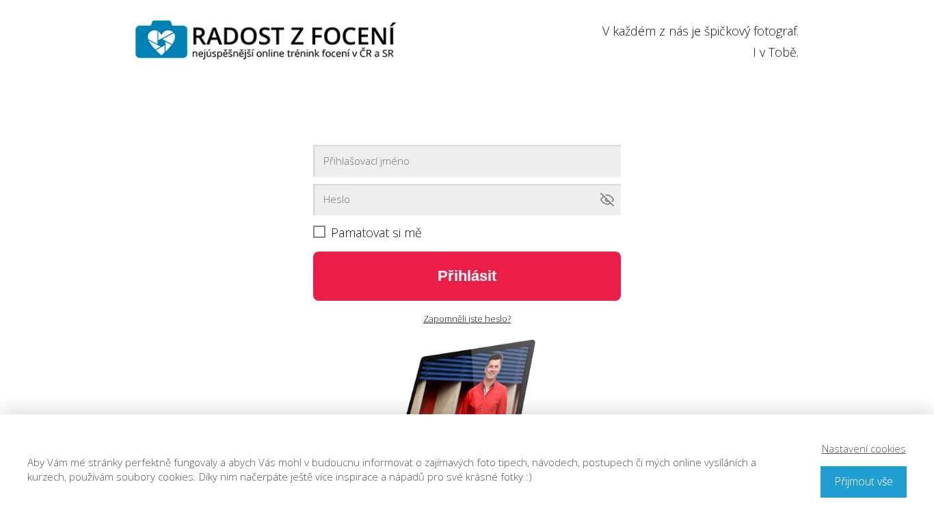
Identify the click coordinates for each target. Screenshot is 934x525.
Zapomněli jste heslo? (467, 318)
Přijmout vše (863, 481)
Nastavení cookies (864, 448)
